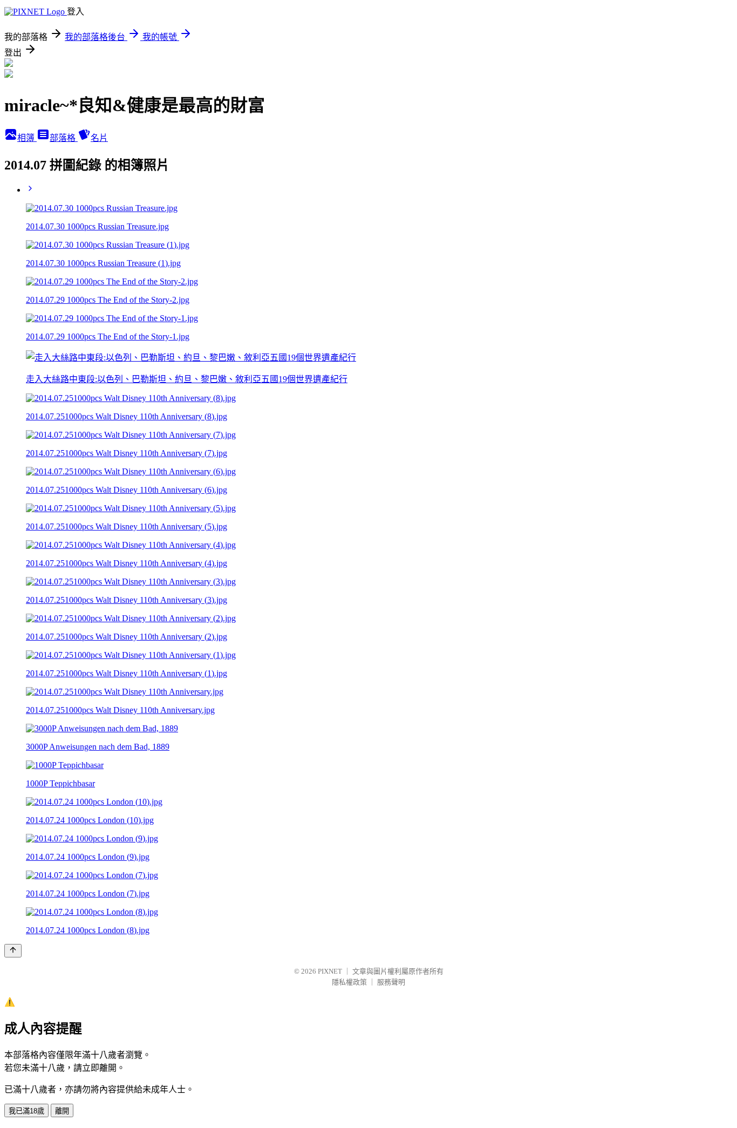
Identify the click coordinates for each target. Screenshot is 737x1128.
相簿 (27, 137)
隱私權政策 (349, 982)
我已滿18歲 (26, 1111)
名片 (99, 137)
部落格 (64, 137)
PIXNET (330, 971)
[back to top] (13, 950)
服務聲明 (391, 982)
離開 (62, 1111)
